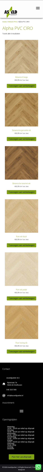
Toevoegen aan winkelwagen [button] (21, 85)
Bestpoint (21, 470)
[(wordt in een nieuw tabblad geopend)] (10, 12)
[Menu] (38, 8)
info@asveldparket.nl (15, 395)
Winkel (10, 22)
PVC (15, 22)
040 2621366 (11, 389)
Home (4, 22)
